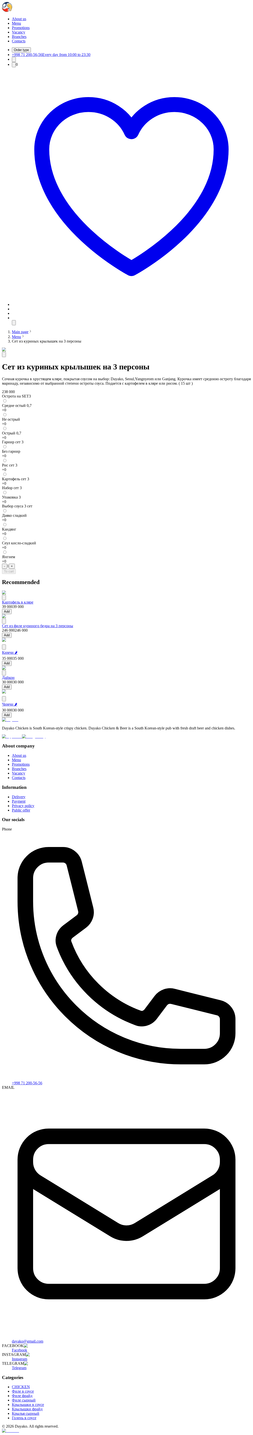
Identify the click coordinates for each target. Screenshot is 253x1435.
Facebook (19, 1350)
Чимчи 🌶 (9, 704)
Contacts (18, 41)
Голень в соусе (24, 1418)
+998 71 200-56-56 (27, 1083)
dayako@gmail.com (27, 1341)
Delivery (18, 797)
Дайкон (8, 677)
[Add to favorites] (4, 354)
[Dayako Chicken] (7, 10)
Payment (18, 801)
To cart (9, 571)
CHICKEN (21, 1387)
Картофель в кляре (17, 602)
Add (7, 611)
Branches (19, 37)
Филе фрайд (22, 1396)
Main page (20, 332)
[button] (131, 304)
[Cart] (14, 64)
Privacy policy (23, 806)
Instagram (19, 1359)
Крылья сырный (25, 1413)
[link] (20, 332)
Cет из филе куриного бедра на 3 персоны (37, 626)
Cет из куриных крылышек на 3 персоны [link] (46, 341)
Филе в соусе (23, 1391)
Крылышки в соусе (28, 1404)
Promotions (21, 28)
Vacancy (18, 32)
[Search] (14, 59)
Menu (16, 23)
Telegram (19, 1368)
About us (19, 19)
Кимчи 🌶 (10, 652)
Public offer (21, 810)
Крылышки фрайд (27, 1409)
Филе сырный (24, 1400)
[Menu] (14, 322)
